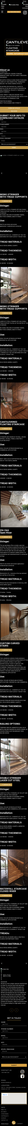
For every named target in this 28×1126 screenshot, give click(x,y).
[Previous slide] (11, 1010)
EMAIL (2, 129)
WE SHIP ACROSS (3, 1)
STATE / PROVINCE (5, 138)
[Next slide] (16, 1010)
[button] (14, 108)
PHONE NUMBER (4, 124)
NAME (1, 119)
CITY (1, 133)
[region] (14, 33)
